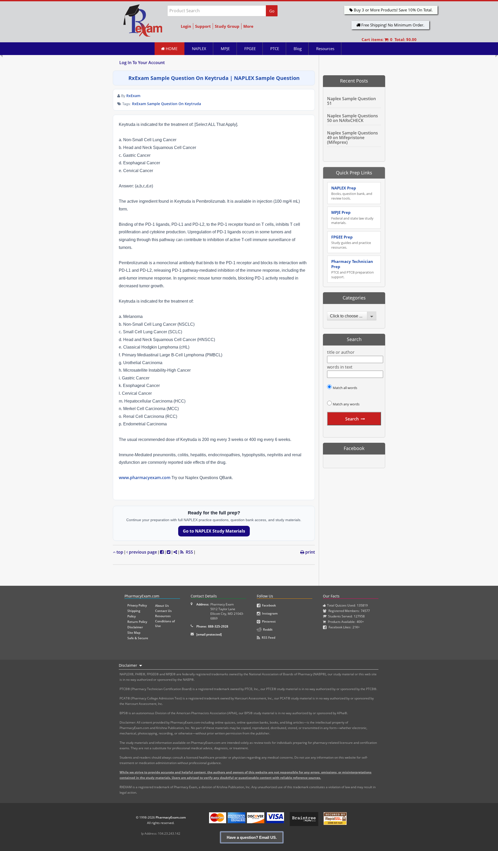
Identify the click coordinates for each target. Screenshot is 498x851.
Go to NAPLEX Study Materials (214, 531)
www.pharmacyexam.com (144, 477)
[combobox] (351, 315)
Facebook (268, 605)
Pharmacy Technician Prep (352, 269)
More (248, 26)
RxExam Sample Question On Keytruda (166, 103)
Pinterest (268, 621)
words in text (339, 367)
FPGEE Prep (351, 242)
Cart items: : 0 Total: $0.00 (389, 39)
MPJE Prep (352, 217)
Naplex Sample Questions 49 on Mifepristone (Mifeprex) (352, 137)
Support (203, 26)
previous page (142, 552)
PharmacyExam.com (171, 817)
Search (352, 419)
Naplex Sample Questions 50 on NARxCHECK (352, 118)
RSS (188, 552)
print (309, 552)
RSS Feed (267, 637)
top (119, 552)
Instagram (269, 613)
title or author (341, 352)
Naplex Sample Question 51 (351, 101)
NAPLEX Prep (351, 193)
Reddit (267, 629)
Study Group (227, 26)
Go (271, 10)
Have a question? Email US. (252, 837)
